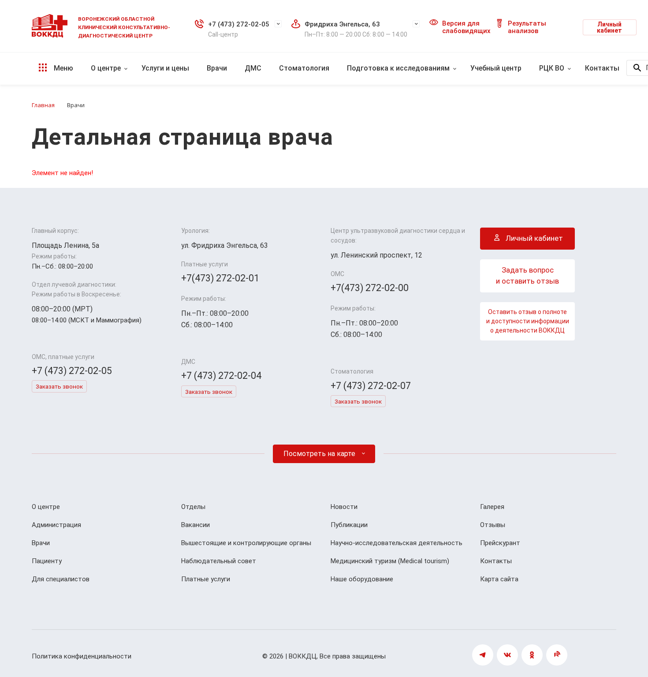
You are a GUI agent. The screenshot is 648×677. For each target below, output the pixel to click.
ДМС (253, 68)
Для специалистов (60, 579)
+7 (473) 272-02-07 (371, 385)
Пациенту (47, 561)
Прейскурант (500, 543)
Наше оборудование (362, 579)
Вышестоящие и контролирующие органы (246, 543)
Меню (62, 68)
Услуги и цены (165, 68)
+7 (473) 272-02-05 (238, 24)
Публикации (349, 525)
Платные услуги (205, 579)
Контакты (602, 68)
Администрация (56, 525)
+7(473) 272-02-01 (220, 278)
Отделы (193, 507)
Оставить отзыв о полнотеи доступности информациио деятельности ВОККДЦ (527, 321)
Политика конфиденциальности (81, 656)
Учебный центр (495, 68)
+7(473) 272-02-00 (370, 287)
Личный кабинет (609, 27)
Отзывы (492, 525)
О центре (106, 68)
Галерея (492, 507)
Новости (344, 507)
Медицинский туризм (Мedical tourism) (390, 561)
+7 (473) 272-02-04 (221, 375)
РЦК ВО (551, 68)
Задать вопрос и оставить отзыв (527, 276)
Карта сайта (499, 579)
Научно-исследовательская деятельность (396, 543)
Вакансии (195, 525)
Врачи (217, 68)
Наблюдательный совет (218, 561)
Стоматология (304, 68)
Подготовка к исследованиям (398, 68)
